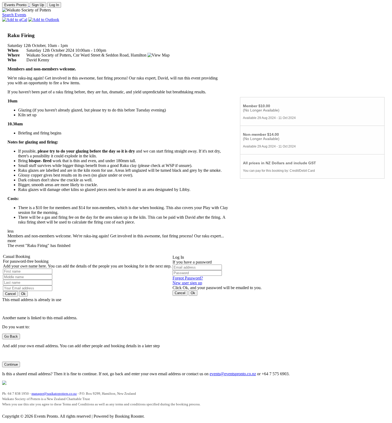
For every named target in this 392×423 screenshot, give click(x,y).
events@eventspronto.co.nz (233, 374)
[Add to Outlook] (43, 19)
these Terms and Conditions (74, 404)
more (11, 240)
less (10, 231)
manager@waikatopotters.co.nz (54, 394)
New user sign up (187, 283)
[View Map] (158, 55)
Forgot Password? (188, 278)
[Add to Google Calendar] (14, 19)
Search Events (14, 15)
